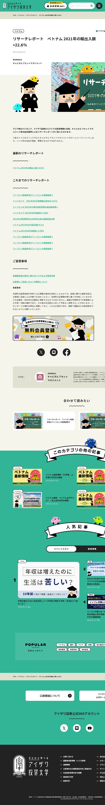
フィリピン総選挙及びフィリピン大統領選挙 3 (33, 236)
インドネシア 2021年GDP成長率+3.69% (30, 213)
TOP (14, 15)
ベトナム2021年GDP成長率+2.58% (28, 230)
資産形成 (73, 649)
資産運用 (61, 649)
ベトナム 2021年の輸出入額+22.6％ (28, 167)
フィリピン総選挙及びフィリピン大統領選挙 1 (33, 248)
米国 (90, 645)
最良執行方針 (68, 777)
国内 (71, 645)
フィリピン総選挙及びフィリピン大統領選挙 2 (33, 242)
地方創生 (85, 649)
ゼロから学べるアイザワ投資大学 (17, 6)
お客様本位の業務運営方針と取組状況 (77, 769)
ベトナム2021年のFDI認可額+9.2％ (28, 224)
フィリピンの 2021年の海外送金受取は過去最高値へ (35, 207)
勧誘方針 (66, 781)
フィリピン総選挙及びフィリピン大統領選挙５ (33, 195)
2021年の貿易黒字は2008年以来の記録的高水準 (34, 219)
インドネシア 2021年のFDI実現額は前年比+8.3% (35, 201)
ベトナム (21, 15)
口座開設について (50, 696)
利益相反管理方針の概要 (72, 773)
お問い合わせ (68, 756)
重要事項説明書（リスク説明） (75, 760)
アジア (80, 645)
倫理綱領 (66, 764)
